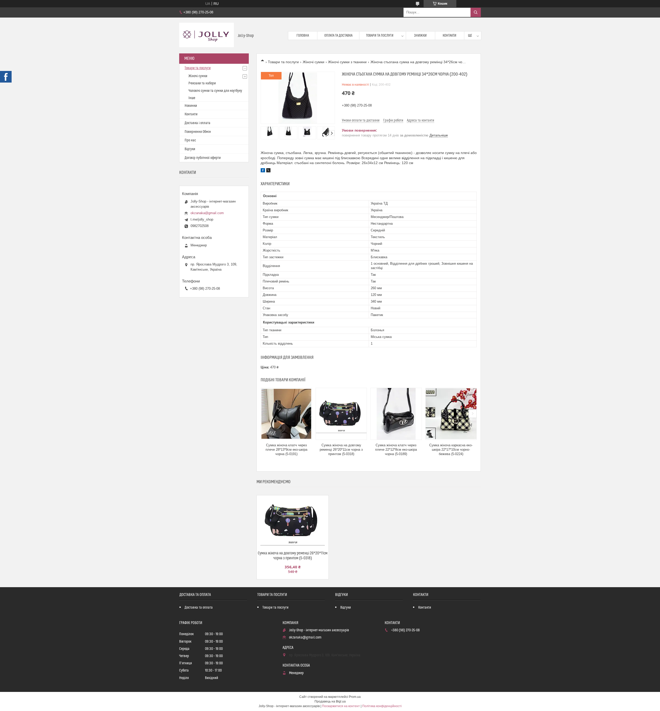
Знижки (420, 36)
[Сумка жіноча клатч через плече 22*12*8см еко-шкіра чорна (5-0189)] (396, 414)
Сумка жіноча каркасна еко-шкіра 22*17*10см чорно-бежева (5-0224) (451, 449)
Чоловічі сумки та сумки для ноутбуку (215, 91)
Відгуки (190, 149)
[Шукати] (476, 12)
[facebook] (263, 171)
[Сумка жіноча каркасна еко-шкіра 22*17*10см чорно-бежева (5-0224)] (451, 414)
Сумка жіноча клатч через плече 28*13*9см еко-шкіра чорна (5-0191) (286, 449)
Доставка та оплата (199, 607)
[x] (268, 171)
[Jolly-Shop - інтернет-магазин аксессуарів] (206, 35)
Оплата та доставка (338, 36)
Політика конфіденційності (382, 706)
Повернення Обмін (198, 132)
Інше (191, 98)
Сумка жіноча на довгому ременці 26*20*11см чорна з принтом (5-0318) (341, 449)
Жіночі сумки (313, 62)
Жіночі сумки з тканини (347, 62)
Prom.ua (355, 697)
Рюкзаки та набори (202, 83)
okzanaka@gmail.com (207, 213)
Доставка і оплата (197, 123)
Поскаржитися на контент (341, 706)
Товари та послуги (379, 36)
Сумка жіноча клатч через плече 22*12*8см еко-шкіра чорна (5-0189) (396, 449)
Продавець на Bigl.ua (330, 701)
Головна (302, 36)
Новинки (191, 106)
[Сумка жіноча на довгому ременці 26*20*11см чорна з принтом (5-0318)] (341, 414)
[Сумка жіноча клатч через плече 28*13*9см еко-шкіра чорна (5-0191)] (286, 414)
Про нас (190, 140)
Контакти (449, 36)
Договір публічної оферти (203, 158)
